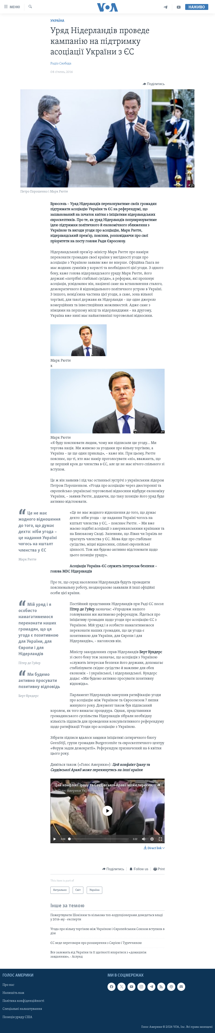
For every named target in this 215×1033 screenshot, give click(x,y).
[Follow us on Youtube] (131, 987)
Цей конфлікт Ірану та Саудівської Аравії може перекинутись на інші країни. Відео (127, 785)
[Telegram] (165, 7)
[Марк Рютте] (107, 432)
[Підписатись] (181, 987)
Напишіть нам (13, 993)
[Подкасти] (171, 987)
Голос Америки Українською (79, 790)
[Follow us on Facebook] (111, 987)
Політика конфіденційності (23, 1001)
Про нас (8, 985)
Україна (57, 21)
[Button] (154, 84)
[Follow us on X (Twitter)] (121, 987)
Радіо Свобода (60, 63)
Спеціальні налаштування (22, 1009)
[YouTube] (178, 7)
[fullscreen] (160, 839)
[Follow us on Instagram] (141, 987)
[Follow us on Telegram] (151, 987)
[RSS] (161, 987)
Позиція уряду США (17, 1017)
